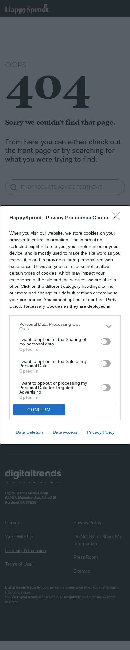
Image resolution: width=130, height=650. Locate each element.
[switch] (106, 341)
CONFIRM (39, 409)
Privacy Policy (101, 432)
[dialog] (65, 325)
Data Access (65, 432)
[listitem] (65, 326)
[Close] (118, 218)
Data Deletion (29, 432)
